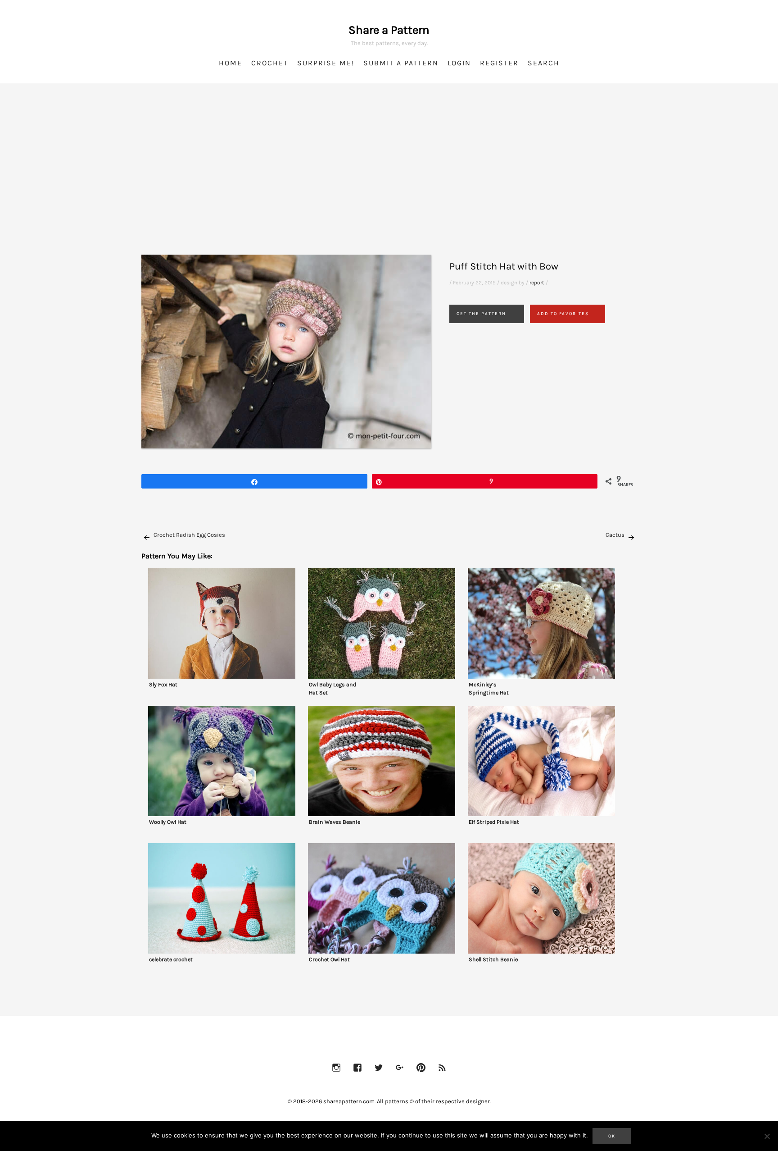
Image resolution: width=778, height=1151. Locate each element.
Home (230, 63)
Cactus (615, 534)
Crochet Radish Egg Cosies (189, 534)
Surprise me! (325, 63)
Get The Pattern (481, 313)
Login (459, 63)
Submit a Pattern (401, 63)
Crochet (269, 63)
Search (544, 63)
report (536, 282)
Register (499, 63)
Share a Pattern (389, 30)
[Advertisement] (389, 180)
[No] (766, 1136)
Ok (611, 1136)
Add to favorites (563, 313)
